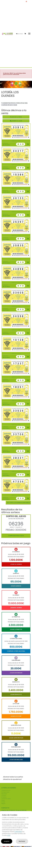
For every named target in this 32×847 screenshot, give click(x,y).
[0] (25, 34)
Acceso (20, 34)
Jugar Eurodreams (16, 673)
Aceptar (6, 841)
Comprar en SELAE (5, 798)
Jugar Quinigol (16, 586)
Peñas (3, 800)
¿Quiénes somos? (5, 790)
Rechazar (22, 841)
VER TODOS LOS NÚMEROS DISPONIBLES (18, 502)
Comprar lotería (5, 792)
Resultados (4, 793)
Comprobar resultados (16, 535)
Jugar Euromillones (16, 759)
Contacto (3, 795)
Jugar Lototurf (16, 716)
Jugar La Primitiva (16, 629)
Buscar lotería (16, 117)
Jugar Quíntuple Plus (16, 738)
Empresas (3, 797)
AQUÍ (8, 835)
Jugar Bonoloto (16, 694)
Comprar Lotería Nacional (16, 651)
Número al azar (16, 121)
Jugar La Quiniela (16, 564)
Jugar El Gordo (16, 608)
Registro (3, 803)
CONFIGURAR (18, 831)
